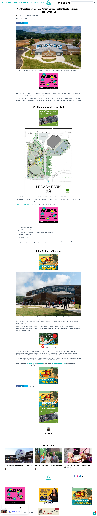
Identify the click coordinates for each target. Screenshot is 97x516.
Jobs (31, 2)
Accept (6, 511)
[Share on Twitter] (26, 23)
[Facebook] (59, 3)
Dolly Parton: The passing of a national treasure (78, 465)
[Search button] (91, 3)
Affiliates (36, 2)
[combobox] (80, 2)
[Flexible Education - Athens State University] (48, 496)
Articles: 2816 (48, 436)
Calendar (25, 2)
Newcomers (8, 2)
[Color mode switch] (94, 2)
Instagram (40, 363)
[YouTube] (69, 3)
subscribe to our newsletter (59, 363)
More (42, 2)
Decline (12, 511)
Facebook (29, 363)
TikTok (34, 363)
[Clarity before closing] (48, 511)
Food (20, 2)
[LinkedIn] (64, 3)
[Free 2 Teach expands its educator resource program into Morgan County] (48, 455)
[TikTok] (67, 3)
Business (15, 2)
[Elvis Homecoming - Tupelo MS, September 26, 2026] (48, 262)
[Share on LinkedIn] (22, 23)
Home (3, 2)
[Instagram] (61, 3)
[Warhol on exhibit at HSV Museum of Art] (48, 81)
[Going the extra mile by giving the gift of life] (48, 118)
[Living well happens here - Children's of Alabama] (48, 340)
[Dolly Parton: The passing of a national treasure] (78, 455)
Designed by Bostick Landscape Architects (26, 204)
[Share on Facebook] (18, 23)
